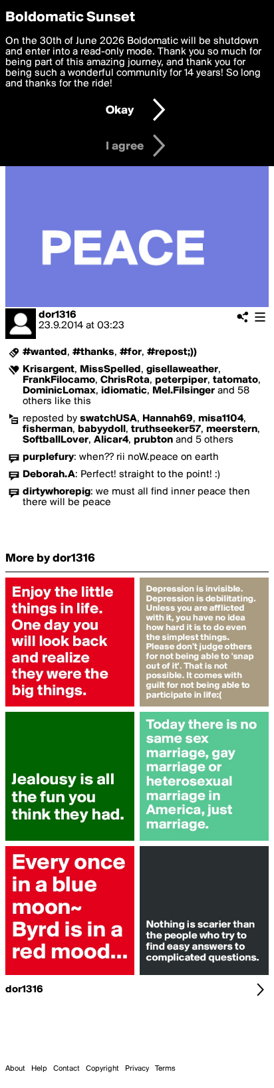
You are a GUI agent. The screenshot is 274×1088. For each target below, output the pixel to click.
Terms (165, 1069)
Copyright (102, 1069)
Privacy (137, 1069)
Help (39, 1069)
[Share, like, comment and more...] (69, 706)
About (15, 1069)
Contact (66, 1069)
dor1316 (57, 315)
